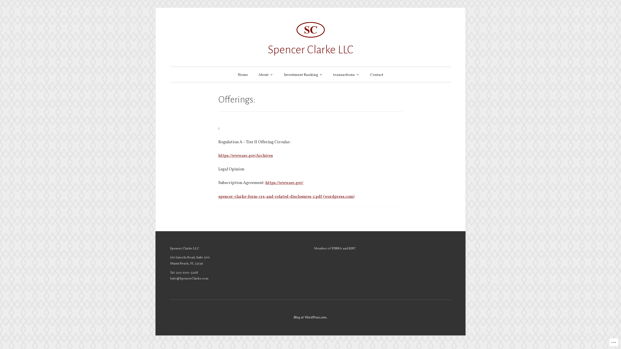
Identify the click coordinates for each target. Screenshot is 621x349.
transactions (344, 75)
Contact (376, 75)
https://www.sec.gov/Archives (245, 156)
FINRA (337, 248)
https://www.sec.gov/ (284, 183)
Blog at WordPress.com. (310, 317)
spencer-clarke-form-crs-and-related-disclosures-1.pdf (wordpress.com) (286, 196)
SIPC (352, 248)
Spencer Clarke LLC (310, 50)
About (263, 75)
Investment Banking (301, 75)
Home (243, 75)
